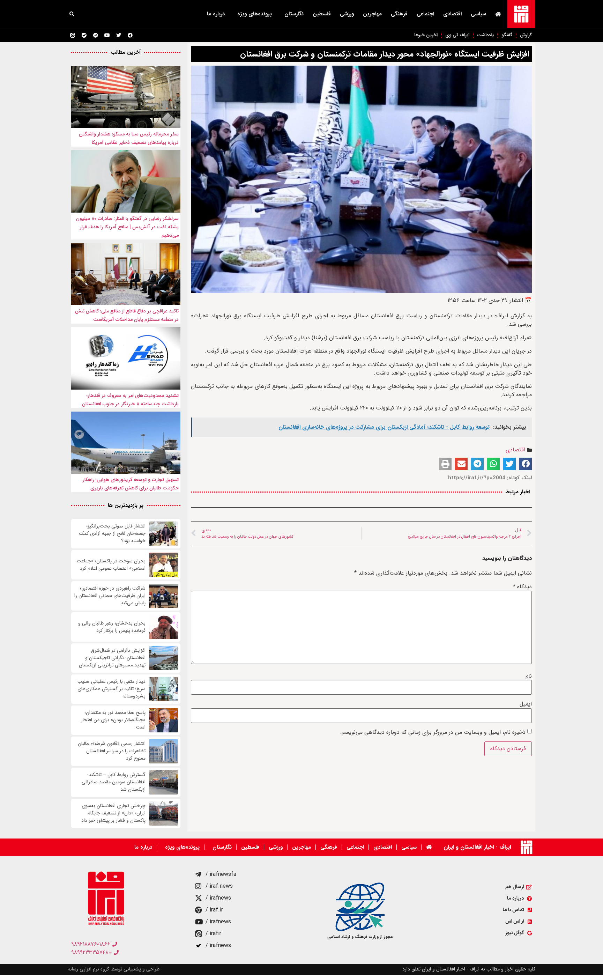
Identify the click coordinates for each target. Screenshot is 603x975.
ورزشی (347, 14)
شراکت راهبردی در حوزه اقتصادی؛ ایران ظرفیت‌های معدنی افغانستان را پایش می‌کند (110, 596)
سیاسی (478, 14)
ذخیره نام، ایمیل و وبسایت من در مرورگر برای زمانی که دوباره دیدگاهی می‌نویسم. (433, 732)
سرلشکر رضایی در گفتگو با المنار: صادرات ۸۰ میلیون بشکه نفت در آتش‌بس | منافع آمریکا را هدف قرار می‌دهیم (127, 227)
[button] (71, 14)
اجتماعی (425, 14)
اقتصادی (452, 14)
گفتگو (506, 35)
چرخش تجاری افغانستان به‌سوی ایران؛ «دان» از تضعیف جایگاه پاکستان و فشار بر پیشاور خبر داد (113, 813)
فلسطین (322, 14)
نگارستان (294, 14)
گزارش (526, 35)
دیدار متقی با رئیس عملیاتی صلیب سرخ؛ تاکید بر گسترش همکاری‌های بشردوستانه (111, 689)
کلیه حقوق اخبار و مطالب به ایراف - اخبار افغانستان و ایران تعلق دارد (468, 969)
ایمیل (526, 704)
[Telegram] (95, 35)
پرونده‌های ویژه (254, 14)
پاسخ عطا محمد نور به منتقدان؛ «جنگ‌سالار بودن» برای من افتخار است (113, 720)
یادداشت (485, 35)
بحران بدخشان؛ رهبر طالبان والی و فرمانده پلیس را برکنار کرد (112, 627)
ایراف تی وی (457, 35)
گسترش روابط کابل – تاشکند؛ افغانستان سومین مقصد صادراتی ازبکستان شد (114, 782)
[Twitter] (119, 35)
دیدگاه (522, 587)
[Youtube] (107, 35)
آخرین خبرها (426, 35)
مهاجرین (372, 14)
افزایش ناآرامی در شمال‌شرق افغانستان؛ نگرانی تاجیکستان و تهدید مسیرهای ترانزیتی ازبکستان (112, 658)
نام (529, 676)
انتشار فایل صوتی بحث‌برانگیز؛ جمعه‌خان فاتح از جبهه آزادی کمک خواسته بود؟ (112, 534)
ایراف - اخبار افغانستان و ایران (477, 847)
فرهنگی (399, 14)
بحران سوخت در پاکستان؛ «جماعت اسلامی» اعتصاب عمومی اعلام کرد (111, 564)
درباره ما (216, 14)
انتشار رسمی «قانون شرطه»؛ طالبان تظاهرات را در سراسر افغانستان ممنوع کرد (112, 751)
